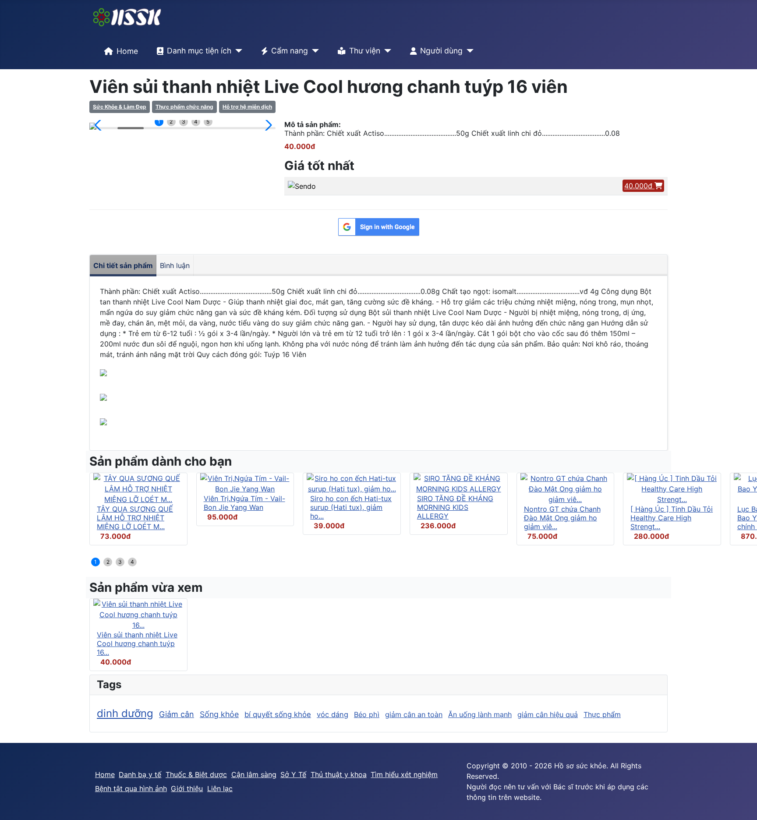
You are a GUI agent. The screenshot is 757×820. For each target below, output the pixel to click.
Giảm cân (176, 714)
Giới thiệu (187, 788)
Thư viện (364, 50)
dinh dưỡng (125, 713)
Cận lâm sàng (253, 774)
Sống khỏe (219, 714)
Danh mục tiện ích (199, 50)
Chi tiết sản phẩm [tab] (123, 265)
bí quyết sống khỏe (277, 714)
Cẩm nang (289, 50)
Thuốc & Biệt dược (196, 774)
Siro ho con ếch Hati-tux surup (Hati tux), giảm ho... (351, 507)
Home (127, 51)
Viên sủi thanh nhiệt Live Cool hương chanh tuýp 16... (137, 643)
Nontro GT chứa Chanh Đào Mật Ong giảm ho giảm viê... (562, 518)
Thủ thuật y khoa (339, 774)
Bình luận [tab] (175, 265)
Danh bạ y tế (140, 774)
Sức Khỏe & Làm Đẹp (119, 106)
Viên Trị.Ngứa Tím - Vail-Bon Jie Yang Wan (244, 503)
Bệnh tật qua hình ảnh (131, 788)
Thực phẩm (602, 714)
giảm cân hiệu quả (547, 714)
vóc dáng (332, 714)
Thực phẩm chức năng (184, 106)
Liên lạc (220, 788)
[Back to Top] (741, 804)
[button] (100, 125)
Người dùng (441, 50)
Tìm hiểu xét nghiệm (404, 774)
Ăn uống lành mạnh (480, 714)
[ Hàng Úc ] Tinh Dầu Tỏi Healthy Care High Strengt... (671, 518)
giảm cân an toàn (413, 714)
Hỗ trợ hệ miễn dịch (247, 106)
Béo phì (366, 714)
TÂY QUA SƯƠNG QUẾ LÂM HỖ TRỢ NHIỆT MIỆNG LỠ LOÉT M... (135, 518)
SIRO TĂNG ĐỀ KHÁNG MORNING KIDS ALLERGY (455, 507)
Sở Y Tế (293, 774)
